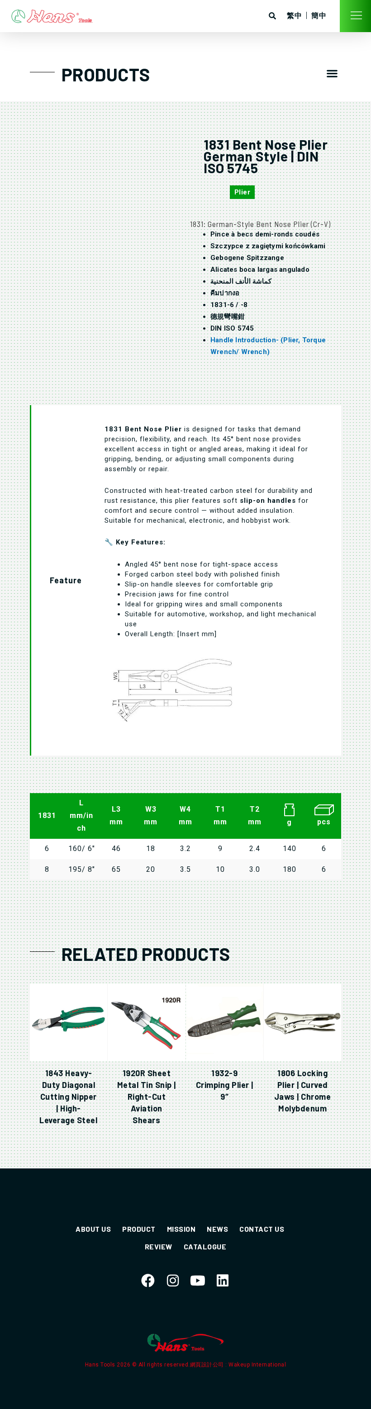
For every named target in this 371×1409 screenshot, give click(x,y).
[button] (332, 73)
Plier (242, 192)
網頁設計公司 (208, 1365)
